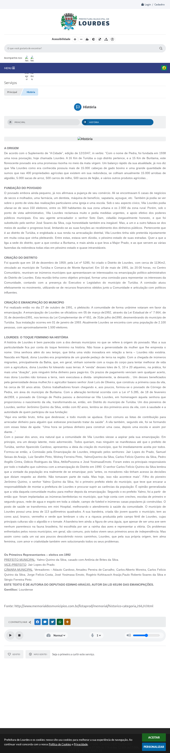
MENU (8, 68)
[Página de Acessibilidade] (112, 39)
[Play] (10, 635)
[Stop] (19, 635)
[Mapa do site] (106, 39)
